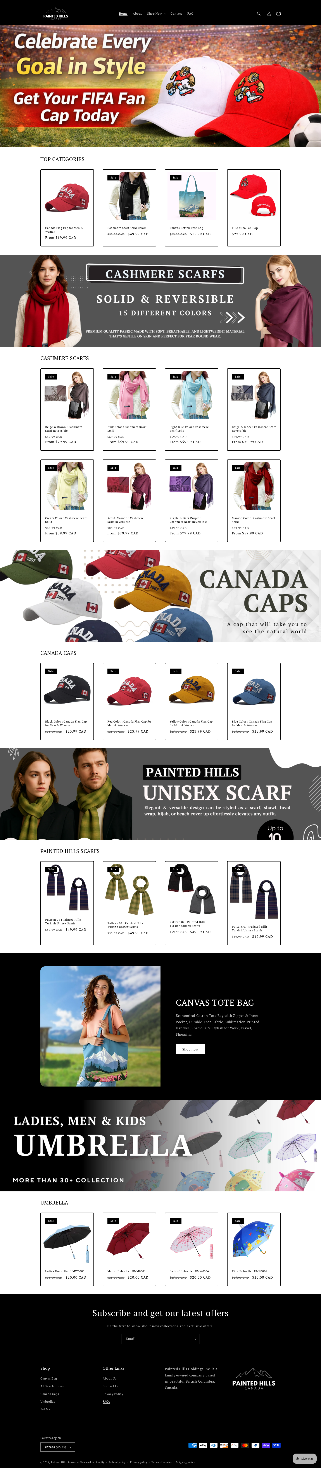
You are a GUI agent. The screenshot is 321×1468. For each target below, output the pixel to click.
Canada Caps (49, 1394)
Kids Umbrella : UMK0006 (249, 1271)
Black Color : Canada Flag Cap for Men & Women (66, 723)
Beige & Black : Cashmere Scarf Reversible (254, 429)
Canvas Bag (48, 1378)
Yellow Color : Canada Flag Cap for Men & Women (191, 723)
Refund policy (117, 1462)
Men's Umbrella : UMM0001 (126, 1271)
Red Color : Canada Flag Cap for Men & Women (129, 723)
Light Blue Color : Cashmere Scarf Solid (189, 429)
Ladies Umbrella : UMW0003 (65, 1271)
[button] (156, 13)
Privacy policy (138, 1462)
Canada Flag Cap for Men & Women (64, 230)
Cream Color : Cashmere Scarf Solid (66, 520)
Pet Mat (46, 1409)
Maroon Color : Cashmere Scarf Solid (253, 520)
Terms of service (162, 1462)
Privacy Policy (113, 1394)
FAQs (106, 1401)
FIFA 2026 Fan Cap (245, 228)
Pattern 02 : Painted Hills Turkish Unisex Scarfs (187, 924)
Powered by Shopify (92, 1462)
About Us (109, 1378)
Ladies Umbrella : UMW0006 (189, 1271)
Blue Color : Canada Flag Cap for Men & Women (252, 723)
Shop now (190, 1049)
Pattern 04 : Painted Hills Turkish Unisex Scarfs (63, 921)
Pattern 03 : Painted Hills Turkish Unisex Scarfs (125, 925)
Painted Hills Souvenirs (65, 1462)
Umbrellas (47, 1401)
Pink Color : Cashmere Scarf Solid (126, 429)
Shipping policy (185, 1462)
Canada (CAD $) (55, 1447)
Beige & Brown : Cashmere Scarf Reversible (63, 429)
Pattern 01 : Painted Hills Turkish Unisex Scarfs (250, 928)
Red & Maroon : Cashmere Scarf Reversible (125, 520)
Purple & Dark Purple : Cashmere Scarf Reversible (188, 520)
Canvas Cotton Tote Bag (186, 228)
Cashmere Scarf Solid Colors (127, 228)
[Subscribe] (195, 1339)
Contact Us (111, 1386)
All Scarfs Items (52, 1386)
